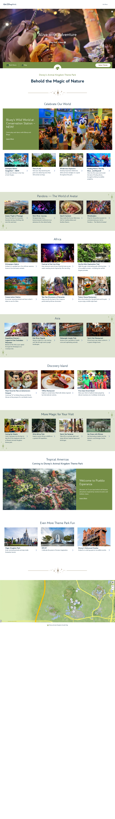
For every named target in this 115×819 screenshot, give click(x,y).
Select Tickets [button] (103, 65)
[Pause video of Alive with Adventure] (112, 11)
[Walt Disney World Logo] (10, 4)
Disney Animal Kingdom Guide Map (58, 625)
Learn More (10, 139)
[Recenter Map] (112, 582)
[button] (57, 42)
